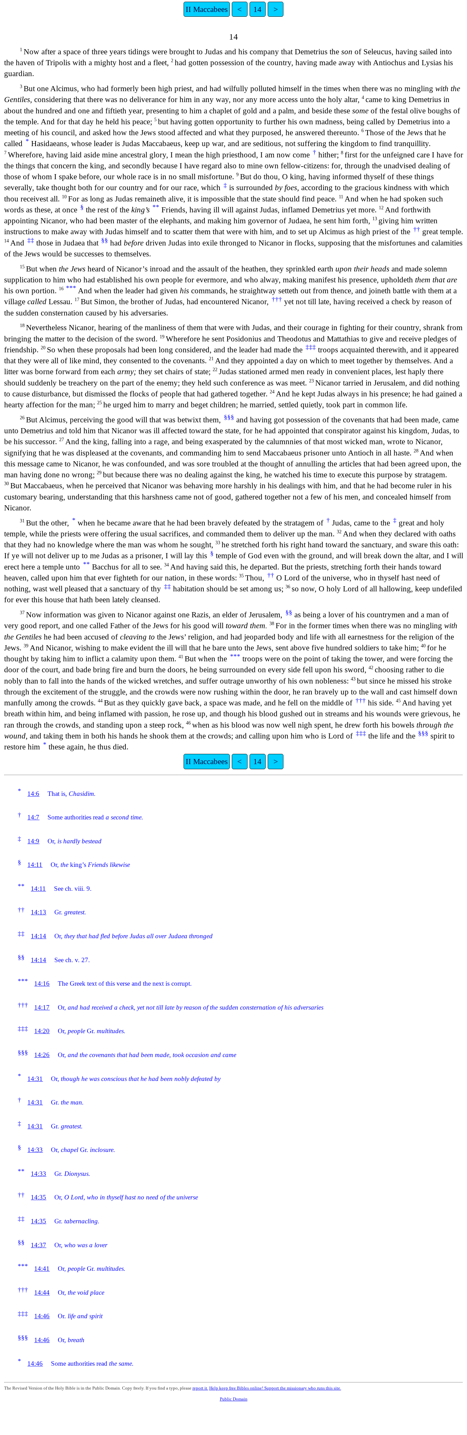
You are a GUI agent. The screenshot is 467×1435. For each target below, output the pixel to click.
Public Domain (234, 1399)
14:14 (38, 936)
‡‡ (30, 240)
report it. (200, 1388)
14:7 (33, 817)
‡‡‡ (311, 347)
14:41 (42, 1268)
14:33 (35, 1149)
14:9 (33, 841)
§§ (104, 240)
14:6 (33, 793)
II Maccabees (207, 9)
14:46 (42, 1316)
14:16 (42, 983)
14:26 (42, 1054)
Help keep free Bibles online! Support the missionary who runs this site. (275, 1388)
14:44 (42, 1292)
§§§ (229, 417)
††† (277, 299)
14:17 (42, 1007)
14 (257, 9)
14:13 (38, 912)
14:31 (35, 1078)
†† (416, 229)
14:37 (38, 1245)
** (155, 207)
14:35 (38, 1197)
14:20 (42, 1031)
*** (71, 288)
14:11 (34, 864)
